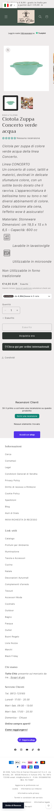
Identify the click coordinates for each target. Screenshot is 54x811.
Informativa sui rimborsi (31, 789)
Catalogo (10, 538)
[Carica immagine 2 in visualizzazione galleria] (26, 103)
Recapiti (28, 806)
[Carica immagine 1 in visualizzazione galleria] (10, 103)
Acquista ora (27, 335)
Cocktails (10, 604)
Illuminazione (12, 551)
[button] (6, 16)
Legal (8, 467)
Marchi (8, 649)
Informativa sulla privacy (28, 793)
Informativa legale (42, 802)
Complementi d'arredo (17, 584)
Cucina (8, 564)
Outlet (8, 630)
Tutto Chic (15, 772)
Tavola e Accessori (15, 558)
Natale (8, 571)
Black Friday (11, 656)
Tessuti (9, 591)
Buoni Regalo (12, 636)
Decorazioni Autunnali (17, 578)
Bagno (8, 617)
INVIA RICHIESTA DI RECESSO (21, 519)
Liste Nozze (11, 643)
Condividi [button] (10, 357)
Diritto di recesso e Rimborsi (20, 487)
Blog (7, 506)
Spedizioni (10, 500)
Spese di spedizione (24, 288)
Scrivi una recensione (27, 416)
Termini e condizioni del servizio (28, 798)
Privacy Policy (12, 480)
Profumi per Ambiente (17, 545)
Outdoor (9, 610)
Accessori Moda (13, 597)
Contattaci (10, 461)
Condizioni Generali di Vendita (21, 474)
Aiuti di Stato (12, 513)
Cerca (8, 454)
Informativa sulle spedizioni (19, 802)
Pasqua (9, 623)
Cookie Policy (12, 493)
